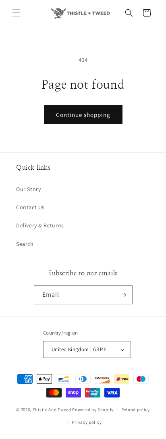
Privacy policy (87, 422)
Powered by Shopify (93, 409)
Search (25, 244)
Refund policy (135, 409)
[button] (16, 13)
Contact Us (30, 207)
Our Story (28, 189)
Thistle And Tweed (52, 409)
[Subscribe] (123, 294)
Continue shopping (83, 115)
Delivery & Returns (40, 225)
